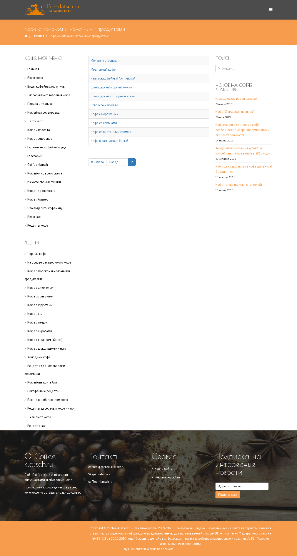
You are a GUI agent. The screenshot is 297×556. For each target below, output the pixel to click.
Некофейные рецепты (43, 391)
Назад (113, 162)
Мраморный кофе (103, 69)
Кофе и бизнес (37, 199)
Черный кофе (37, 254)
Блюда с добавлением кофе (47, 400)
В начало (97, 162)
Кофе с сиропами (39, 331)
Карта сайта (164, 469)
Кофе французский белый (109, 141)
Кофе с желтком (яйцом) (44, 340)
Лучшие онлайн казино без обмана (149, 549)
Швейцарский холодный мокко (113, 96)
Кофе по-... (34, 314)
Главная (38, 36)
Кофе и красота (38, 130)
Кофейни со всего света (44, 173)
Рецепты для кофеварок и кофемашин (45, 370)
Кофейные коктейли (42, 382)
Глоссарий (34, 156)
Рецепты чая (36, 426)
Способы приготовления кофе (48, 95)
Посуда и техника (40, 104)
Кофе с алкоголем (40, 288)
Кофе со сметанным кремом (111, 132)
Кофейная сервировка (43, 113)
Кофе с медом (37, 322)
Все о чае (34, 217)
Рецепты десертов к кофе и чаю (50, 408)
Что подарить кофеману (44, 208)
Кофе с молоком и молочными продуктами (47, 275)
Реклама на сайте (167, 477)
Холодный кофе (38, 357)
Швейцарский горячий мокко (111, 87)
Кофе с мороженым (104, 114)
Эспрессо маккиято (104, 105)
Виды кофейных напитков (46, 86)
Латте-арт (35, 121)
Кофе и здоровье (39, 139)
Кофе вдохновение (41, 191)
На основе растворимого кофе (49, 262)
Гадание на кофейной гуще (47, 147)
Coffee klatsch (37, 165)
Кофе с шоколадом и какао (46, 348)
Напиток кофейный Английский (113, 78)
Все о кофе (35, 78)
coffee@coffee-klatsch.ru (106, 467)
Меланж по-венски (104, 61)
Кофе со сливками (104, 123)
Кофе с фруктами (39, 305)
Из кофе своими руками (44, 182)
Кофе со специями (40, 296)
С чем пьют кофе (39, 417)
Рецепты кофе (37, 225)
